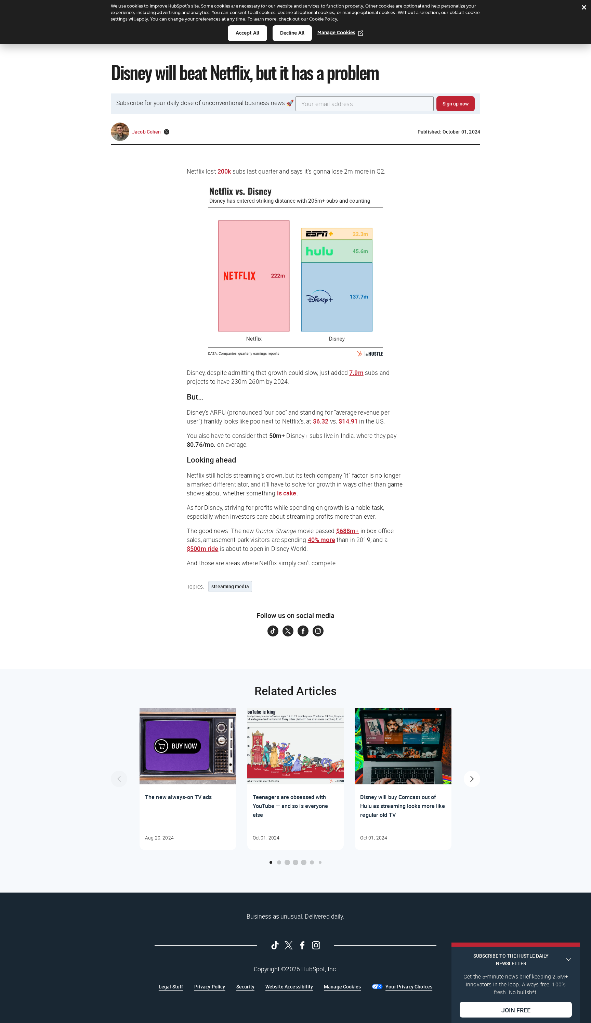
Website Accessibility (289, 986)
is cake (287, 493)
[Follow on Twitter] (288, 631)
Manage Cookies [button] (342, 986)
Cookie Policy (323, 19)
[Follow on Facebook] (303, 631)
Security (245, 986)
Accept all (247, 33)
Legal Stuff (171, 986)
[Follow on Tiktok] (272, 631)
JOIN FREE (515, 1010)
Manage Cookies (336, 33)
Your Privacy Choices (408, 986)
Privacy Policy (209, 986)
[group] (188, 778)
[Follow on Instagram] (318, 631)
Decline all (292, 33)
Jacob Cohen (146, 131)
